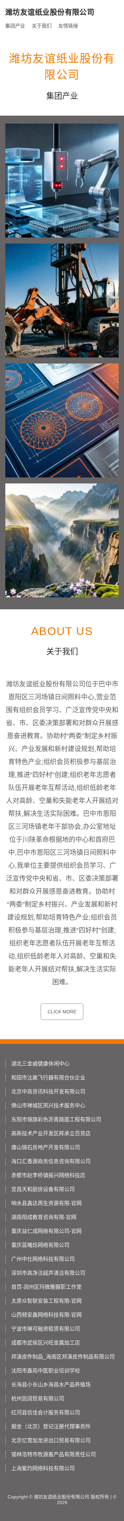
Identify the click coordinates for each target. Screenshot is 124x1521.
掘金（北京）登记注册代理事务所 (51, 1426)
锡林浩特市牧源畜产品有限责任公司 (53, 1454)
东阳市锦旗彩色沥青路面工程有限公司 (56, 1119)
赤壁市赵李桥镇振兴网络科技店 (48, 1175)
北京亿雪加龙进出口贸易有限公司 (51, 1440)
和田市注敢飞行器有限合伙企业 (48, 1077)
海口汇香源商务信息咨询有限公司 (51, 1161)
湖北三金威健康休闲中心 (40, 1063)
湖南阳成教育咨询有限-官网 (43, 1217)
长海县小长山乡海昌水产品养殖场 (51, 1384)
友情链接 (68, 26)
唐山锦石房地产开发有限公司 (45, 1147)
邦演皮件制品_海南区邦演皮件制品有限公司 (63, 1357)
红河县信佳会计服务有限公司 (45, 1412)
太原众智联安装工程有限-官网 (46, 1301)
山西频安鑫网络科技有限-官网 (46, 1315)
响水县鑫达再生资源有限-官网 (46, 1203)
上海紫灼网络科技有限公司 (43, 1468)
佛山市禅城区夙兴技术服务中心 (48, 1105)
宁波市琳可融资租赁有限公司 (45, 1329)
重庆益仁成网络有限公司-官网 (46, 1231)
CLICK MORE (62, 1011)
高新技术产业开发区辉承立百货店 (51, 1133)
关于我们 (42, 26)
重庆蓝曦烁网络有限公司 (40, 1245)
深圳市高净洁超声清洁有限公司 (48, 1273)
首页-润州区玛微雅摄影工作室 (46, 1287)
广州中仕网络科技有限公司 (43, 1259)
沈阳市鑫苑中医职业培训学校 (45, 1370)
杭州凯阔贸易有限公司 (37, 1398)
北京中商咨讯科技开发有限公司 (48, 1091)
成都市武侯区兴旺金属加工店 (45, 1343)
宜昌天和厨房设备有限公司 (43, 1189)
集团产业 (15, 26)
